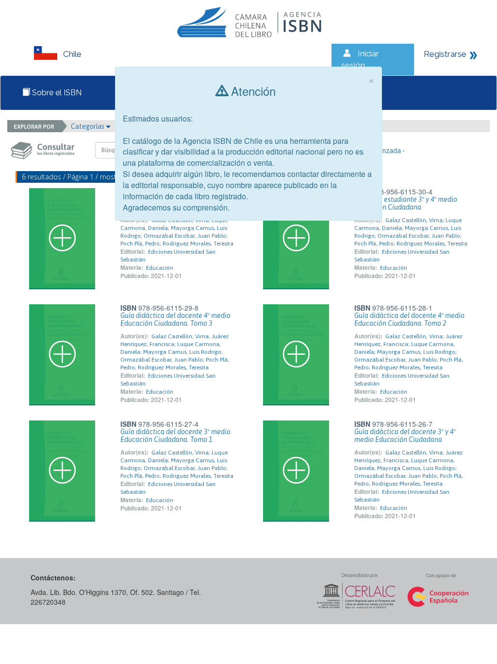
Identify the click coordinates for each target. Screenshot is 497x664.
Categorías (88, 126)
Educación (159, 267)
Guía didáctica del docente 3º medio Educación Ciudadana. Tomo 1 (175, 435)
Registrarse (445, 54)
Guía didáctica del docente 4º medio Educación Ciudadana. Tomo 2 (409, 319)
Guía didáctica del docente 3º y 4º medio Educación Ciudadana (405, 435)
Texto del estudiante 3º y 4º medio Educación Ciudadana (405, 203)
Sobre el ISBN (56, 92)
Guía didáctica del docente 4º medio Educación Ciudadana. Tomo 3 (175, 319)
